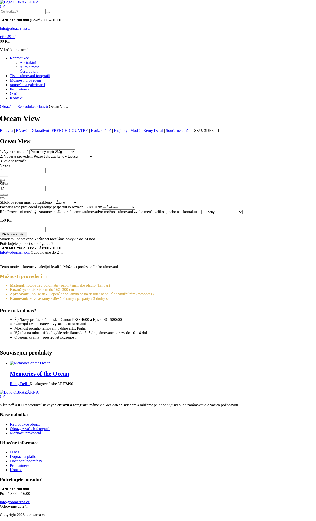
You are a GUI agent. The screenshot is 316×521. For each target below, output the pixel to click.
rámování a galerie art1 (27, 85)
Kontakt (16, 98)
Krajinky (121, 130)
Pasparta (6, 207)
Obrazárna (8, 106)
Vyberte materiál (14, 151)
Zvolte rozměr (13, 161)
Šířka (4, 184)
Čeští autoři (29, 71)
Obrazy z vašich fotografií (30, 429)
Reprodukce (19, 58)
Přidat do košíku (13, 234)
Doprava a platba (23, 456)
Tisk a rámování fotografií (30, 76)
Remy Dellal (153, 130)
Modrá (135, 130)
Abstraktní (28, 62)
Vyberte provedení (16, 156)
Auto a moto (29, 67)
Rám (3, 212)
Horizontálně (101, 130)
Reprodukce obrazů (32, 106)
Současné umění (178, 130)
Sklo (3, 202)
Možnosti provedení (25, 80)
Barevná (6, 130)
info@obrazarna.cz (15, 28)
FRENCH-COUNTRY (70, 130)
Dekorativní (39, 130)
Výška (5, 165)
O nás (14, 93)
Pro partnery (19, 89)
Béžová (22, 130)
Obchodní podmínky (26, 461)
